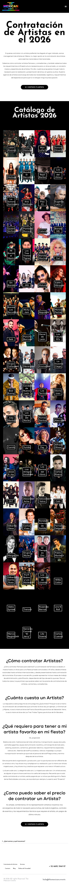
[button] (65, 6)
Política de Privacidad (24, 868)
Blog (14, 868)
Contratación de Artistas (10, 864)
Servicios (22, 864)
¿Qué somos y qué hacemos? (14, 841)
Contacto (7, 868)
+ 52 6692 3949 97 (57, 866)
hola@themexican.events (54, 880)
